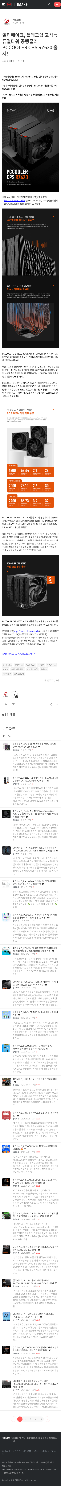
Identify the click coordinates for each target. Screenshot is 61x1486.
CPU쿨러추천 (32, 669)
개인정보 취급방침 (31, 1450)
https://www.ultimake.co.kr (26, 631)
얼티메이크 (19, 664)
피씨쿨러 (41, 664)
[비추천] (13, 704)
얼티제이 (17, 19)
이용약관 (16, 1450)
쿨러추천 (44, 669)
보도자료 (8, 728)
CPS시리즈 (51, 664)
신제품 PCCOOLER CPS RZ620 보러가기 (18, 653)
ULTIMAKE (7, 664)
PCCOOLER (30, 664)
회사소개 (6, 1450)
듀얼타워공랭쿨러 (17, 669)
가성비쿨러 (7, 674)
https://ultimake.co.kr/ (14, 200)
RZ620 (5, 669)
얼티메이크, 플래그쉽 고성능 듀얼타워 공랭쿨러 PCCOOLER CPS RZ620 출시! (30, 44)
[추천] (6, 704)
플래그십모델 (19, 674)
